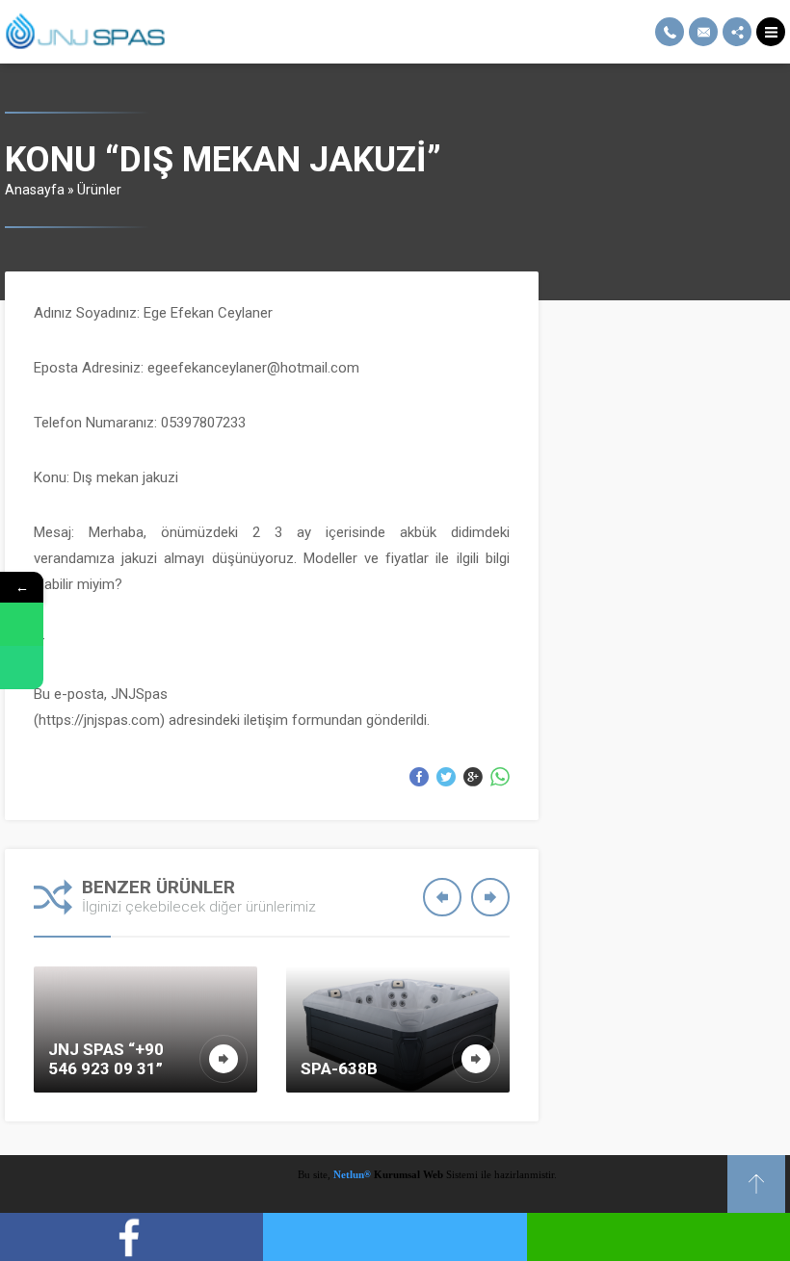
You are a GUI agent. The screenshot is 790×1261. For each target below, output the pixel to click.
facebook (131, 1237)
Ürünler (99, 189)
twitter (394, 1237)
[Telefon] (21, 667)
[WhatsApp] (21, 624)
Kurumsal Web (407, 1174)
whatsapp (658, 1237)
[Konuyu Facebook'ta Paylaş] (419, 776)
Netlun (352, 1174)
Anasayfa (35, 189)
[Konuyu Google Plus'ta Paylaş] (473, 776)
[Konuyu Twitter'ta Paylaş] (446, 776)
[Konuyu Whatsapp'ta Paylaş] (500, 776)
